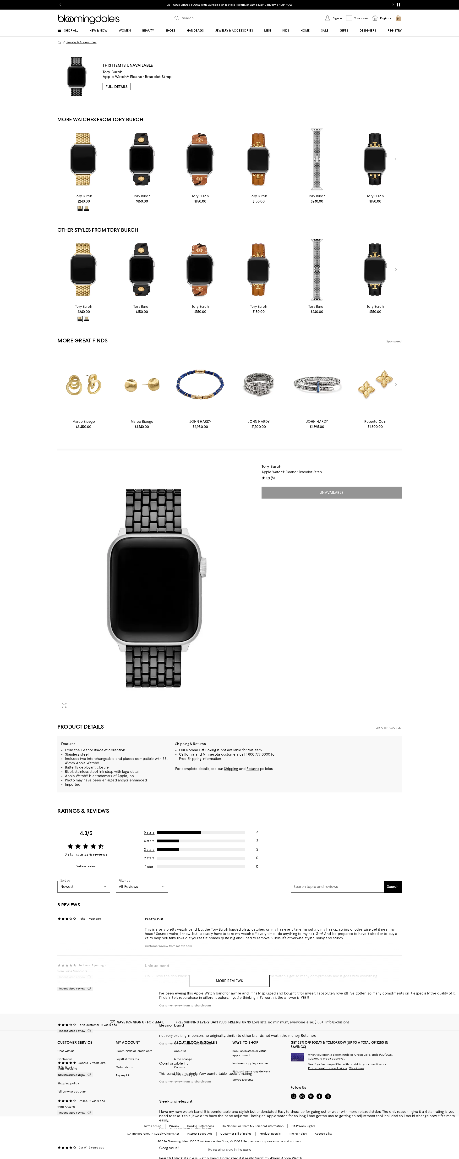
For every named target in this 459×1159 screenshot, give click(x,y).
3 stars (149, 849)
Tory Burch (113, 72)
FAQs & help (65, 1067)
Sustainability (183, 1075)
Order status (124, 1067)
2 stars (149, 858)
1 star (149, 867)
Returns (252, 769)
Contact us (64, 1059)
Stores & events (242, 1079)
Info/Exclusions (337, 1022)
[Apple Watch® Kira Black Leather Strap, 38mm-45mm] (375, 159)
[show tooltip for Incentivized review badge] (88, 988)
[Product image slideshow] (156, 588)
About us (180, 1051)
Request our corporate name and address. (272, 1141)
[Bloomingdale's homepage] (59, 42)
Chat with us (65, 1051)
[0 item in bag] (398, 18)
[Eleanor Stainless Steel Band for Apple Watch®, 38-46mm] (317, 159)
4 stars (149, 841)
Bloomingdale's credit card (134, 1051)
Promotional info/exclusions (327, 1068)
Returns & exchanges (71, 1075)
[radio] (80, 208)
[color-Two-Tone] (86, 208)
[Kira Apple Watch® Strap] (258, 159)
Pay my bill (123, 1075)
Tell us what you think (71, 1091)
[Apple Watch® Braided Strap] (142, 159)
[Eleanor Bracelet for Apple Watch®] (83, 159)
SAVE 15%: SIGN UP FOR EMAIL (140, 1022)
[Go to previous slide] (60, 5)
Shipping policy (68, 1083)
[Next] (396, 159)
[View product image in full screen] (64, 705)
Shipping (231, 769)
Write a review (86, 866)
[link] (83, 203)
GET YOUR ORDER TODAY (183, 4)
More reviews (229, 981)
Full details (117, 87)
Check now (356, 1068)
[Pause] (399, 5)
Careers (179, 1067)
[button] (156, 588)
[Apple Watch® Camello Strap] (200, 159)
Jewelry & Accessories (81, 42)
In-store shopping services (250, 1063)
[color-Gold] (79, 208)
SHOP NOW (284, 4)
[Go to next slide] (393, 5)
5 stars (149, 832)
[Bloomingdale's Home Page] (88, 19)
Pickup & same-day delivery (251, 1071)
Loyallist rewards (127, 1059)
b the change (183, 1059)
